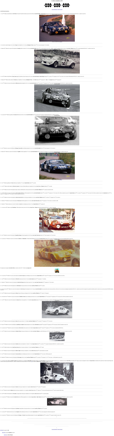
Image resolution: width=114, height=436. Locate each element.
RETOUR (1, 430)
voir (31, 361)
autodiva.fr (61, 179)
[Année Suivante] (59, 9)
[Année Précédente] (54, 9)
